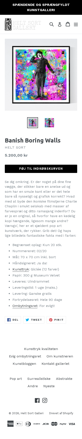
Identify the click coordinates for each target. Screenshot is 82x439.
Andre (33, 386)
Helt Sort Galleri (32, 413)
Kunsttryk (20, 269)
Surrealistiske (39, 379)
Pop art (16, 379)
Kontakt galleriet (55, 364)
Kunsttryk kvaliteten (41, 349)
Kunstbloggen (24, 364)
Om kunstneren (60, 356)
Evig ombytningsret (25, 356)
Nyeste (49, 386)
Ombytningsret (24, 306)
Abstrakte (64, 379)
